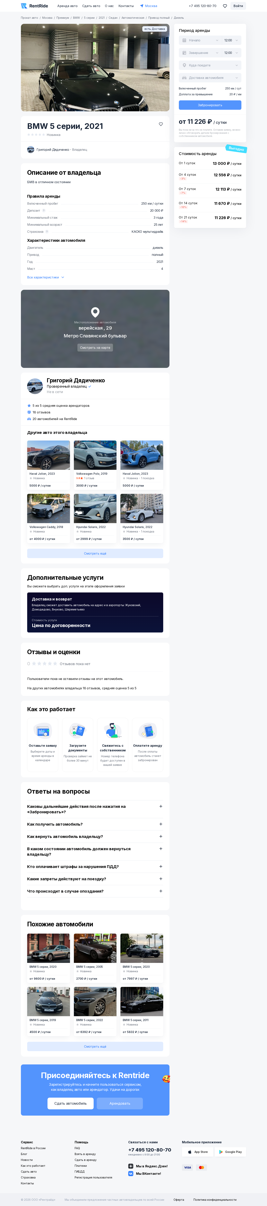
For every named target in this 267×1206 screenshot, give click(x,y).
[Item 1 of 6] (95, 67)
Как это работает (33, 1165)
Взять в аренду (85, 1154)
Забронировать (210, 105)
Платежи (81, 1165)
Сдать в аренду (86, 1159)
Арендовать (119, 1103)
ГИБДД (80, 1171)
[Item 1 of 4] (95, 1001)
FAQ (77, 1148)
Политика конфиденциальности (215, 1199)
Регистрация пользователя (93, 1177)
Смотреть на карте (95, 348)
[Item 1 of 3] (141, 455)
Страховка (28, 1177)
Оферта (179, 1199)
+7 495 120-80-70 (149, 1150)
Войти (238, 6)
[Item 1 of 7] (48, 508)
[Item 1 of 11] (141, 1001)
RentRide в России (33, 1148)
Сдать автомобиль (70, 1103)
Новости (27, 1159)
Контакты (126, 6)
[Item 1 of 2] (48, 455)
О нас (109, 6)
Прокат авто (29, 17)
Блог (24, 1154)
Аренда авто (67, 6)
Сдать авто (91, 6)
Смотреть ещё (95, 553)
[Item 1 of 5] (141, 948)
